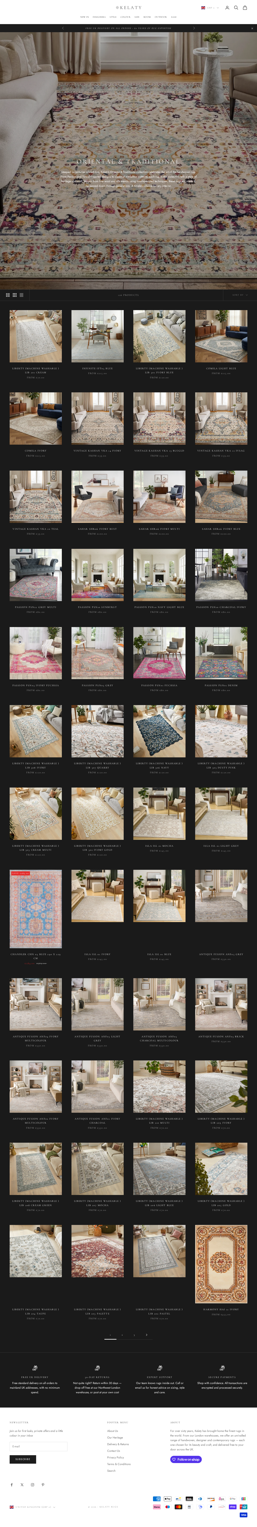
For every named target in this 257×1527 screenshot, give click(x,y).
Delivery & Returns (118, 1444)
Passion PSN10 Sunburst (97, 607)
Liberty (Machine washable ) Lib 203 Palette (97, 1311)
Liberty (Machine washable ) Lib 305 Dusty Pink (221, 765)
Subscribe (22, 1459)
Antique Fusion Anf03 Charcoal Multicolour (159, 1038)
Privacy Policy (115, 1457)
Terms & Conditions (119, 1464)
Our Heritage (115, 1437)
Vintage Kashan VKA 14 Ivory (97, 450)
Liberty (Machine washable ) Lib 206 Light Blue (159, 1203)
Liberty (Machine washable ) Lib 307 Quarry (97, 765)
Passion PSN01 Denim (221, 685)
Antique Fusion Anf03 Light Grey (97, 1038)
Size (137, 17)
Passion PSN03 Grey (97, 685)
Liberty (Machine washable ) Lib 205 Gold (221, 1203)
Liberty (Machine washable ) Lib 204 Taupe (35, 1311)
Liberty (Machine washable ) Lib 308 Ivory (35, 765)
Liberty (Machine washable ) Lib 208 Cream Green (35, 1203)
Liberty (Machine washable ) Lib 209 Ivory (221, 1120)
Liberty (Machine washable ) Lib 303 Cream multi (35, 847)
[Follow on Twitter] (22, 1485)
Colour (125, 17)
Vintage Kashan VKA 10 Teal (36, 529)
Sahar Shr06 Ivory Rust (97, 529)
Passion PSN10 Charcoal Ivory (221, 607)
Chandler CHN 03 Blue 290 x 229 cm (36, 956)
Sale (174, 17)
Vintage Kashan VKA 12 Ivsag (221, 450)
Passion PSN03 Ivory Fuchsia (35, 685)
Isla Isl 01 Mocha (159, 845)
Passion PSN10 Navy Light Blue (160, 607)
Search (111, 1471)
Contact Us (113, 1451)
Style (113, 17)
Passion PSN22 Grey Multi (36, 607)
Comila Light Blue (221, 368)
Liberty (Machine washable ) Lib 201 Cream (35, 370)
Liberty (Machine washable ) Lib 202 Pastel (159, 1311)
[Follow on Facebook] (12, 1485)
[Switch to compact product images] (21, 295)
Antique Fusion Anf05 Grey (221, 954)
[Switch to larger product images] (8, 295)
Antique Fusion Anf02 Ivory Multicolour (36, 1120)
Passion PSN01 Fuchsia (159, 685)
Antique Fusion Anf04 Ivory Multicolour (36, 1038)
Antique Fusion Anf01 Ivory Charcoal (97, 1120)
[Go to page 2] (147, 1334)
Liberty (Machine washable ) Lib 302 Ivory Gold (97, 847)
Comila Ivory (36, 450)
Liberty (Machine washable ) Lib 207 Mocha (97, 1203)
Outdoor (161, 17)
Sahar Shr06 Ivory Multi (159, 529)
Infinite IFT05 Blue (97, 368)
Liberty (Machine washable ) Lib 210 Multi (159, 1120)
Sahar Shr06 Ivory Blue (221, 529)
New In (84, 17)
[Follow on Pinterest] (43, 1485)
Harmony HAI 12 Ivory (221, 1309)
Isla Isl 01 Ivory (98, 954)
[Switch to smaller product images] (14, 295)
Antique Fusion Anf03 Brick (221, 1036)
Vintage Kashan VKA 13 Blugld (159, 450)
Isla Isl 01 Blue (159, 954)
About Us (112, 1431)
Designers (99, 17)
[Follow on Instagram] (33, 1485)
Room (147, 17)
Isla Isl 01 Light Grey (221, 845)
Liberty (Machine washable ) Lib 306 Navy (159, 765)
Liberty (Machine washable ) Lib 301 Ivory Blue (159, 370)
